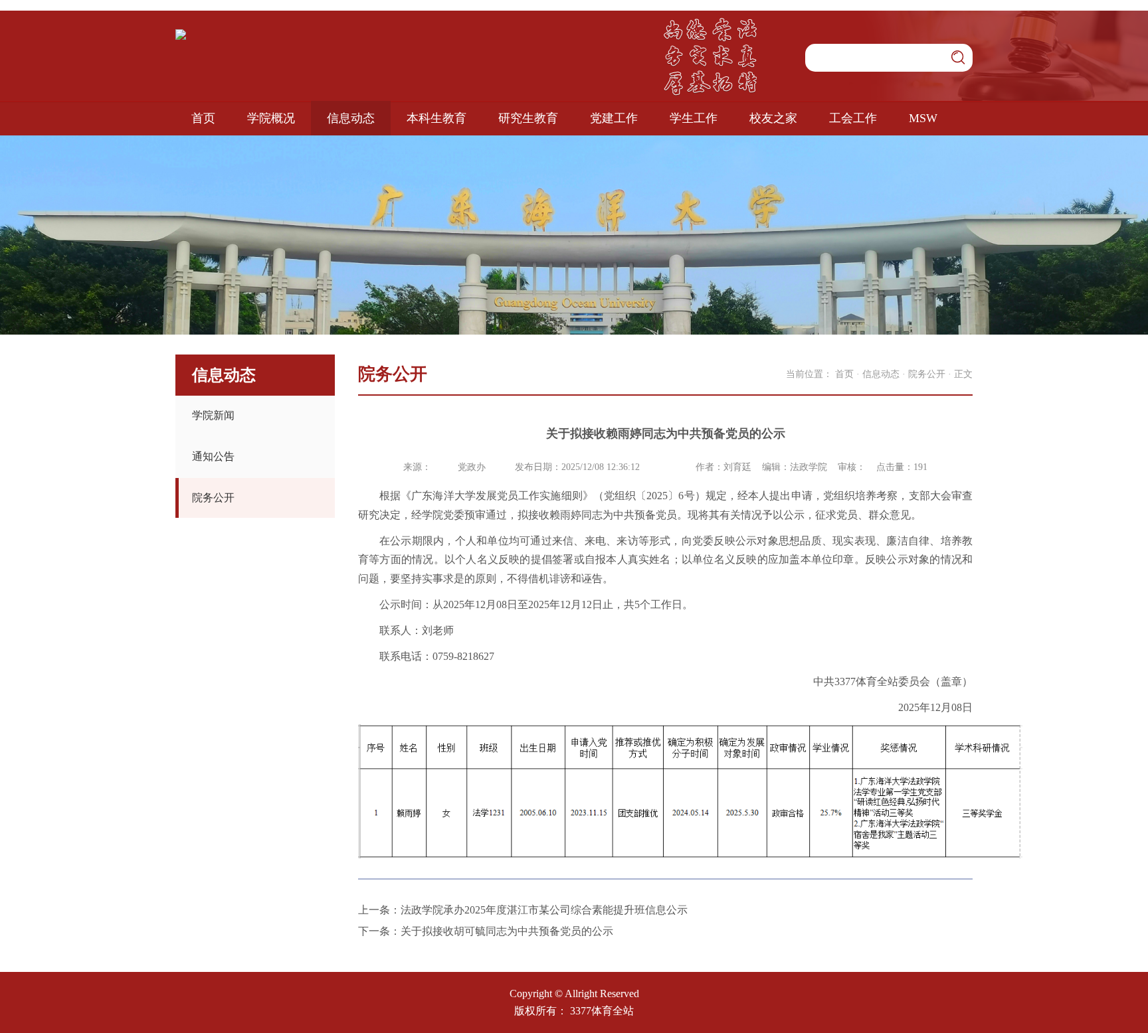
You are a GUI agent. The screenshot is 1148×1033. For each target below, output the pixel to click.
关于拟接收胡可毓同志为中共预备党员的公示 (507, 931)
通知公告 (213, 456)
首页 (203, 118)
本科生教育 (436, 118)
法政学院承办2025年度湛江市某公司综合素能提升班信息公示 (544, 909)
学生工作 (694, 118)
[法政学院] (180, 34)
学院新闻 (213, 415)
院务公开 (213, 497)
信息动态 (351, 118)
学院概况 (271, 118)
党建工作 (614, 118)
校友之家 (773, 118)
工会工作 (853, 118)
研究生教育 (528, 118)
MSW (923, 118)
